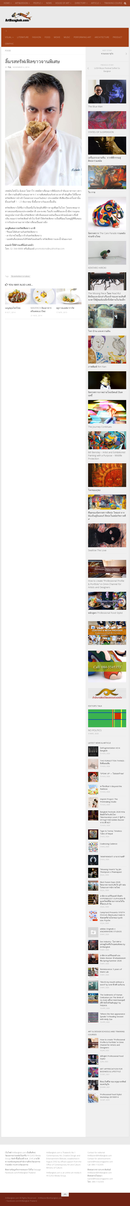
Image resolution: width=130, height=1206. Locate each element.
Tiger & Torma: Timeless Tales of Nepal (111, 832)
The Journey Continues (100, 426)
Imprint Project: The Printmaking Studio (109, 800)
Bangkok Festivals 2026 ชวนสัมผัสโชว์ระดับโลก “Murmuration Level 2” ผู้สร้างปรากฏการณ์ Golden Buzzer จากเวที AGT (112, 817)
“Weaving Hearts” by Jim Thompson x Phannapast (111, 870)
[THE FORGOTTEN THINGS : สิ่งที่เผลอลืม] (93, 764)
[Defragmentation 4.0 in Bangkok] (93, 751)
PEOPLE (37, 3)
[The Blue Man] (107, 92)
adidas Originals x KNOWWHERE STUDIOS (111, 930)
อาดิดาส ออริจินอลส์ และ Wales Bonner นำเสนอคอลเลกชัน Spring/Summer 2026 (113, 958)
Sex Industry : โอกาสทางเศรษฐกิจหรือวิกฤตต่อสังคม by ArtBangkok (112, 944)
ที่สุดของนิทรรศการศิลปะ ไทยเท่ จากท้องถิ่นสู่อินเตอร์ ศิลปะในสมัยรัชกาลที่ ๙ (107, 515)
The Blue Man (95, 106)
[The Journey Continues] (107, 412)
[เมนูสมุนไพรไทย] (17, 296)
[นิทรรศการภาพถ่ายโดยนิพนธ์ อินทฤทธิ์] (107, 380)
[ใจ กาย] (107, 177)
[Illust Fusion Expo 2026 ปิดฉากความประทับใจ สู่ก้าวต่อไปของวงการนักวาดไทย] (93, 886)
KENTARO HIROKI (97, 267)
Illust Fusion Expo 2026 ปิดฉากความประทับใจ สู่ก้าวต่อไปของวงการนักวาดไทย (113, 885)
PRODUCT (117, 37)
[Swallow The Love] (107, 535)
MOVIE (57, 37)
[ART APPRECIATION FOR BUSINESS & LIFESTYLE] (93, 1072)
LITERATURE (23, 37)
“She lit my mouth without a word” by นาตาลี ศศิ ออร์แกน (112, 983)
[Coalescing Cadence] (93, 847)
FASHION (36, 37)
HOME (7, 3)
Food (8, 50)
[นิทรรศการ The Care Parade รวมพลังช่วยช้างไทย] (107, 213)
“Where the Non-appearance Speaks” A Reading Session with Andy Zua (112, 1016)
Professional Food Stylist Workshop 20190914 (111, 1095)
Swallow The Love (97, 550)
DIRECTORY (80, 3)
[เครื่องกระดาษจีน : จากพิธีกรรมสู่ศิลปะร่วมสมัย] (107, 146)
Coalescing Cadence (108, 843)
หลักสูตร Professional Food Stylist (105, 612)
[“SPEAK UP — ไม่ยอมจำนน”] (93, 777)
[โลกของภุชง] (107, 475)
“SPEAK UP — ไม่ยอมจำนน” (112, 773)
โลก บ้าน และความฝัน (99, 331)
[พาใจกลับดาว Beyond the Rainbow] (93, 790)
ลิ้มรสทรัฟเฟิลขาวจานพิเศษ (20, 276)
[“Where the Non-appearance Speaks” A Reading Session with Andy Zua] (93, 1017)
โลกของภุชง (94, 490)
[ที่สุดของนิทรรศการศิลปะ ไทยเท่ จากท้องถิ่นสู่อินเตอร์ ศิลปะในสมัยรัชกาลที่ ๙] (107, 502)
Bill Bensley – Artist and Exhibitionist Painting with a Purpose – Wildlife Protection (106, 455)
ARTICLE (95, 3)
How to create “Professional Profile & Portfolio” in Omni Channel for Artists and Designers (106, 584)
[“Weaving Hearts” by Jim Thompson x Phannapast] (93, 873)
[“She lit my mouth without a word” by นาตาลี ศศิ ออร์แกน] (93, 985)
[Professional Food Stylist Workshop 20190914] (93, 1098)
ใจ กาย (91, 192)
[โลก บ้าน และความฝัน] (107, 316)
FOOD (47, 37)
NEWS (49, 3)
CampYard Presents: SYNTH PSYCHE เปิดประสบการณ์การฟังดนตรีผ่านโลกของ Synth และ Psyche (112, 916)
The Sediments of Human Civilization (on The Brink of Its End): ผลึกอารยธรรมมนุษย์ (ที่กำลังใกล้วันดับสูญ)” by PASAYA (112, 1000)
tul (9, 67)
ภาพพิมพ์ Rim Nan (97, 366)
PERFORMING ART (82, 37)
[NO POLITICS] (107, 718)
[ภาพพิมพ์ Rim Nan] (107, 350)
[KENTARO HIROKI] (107, 253)
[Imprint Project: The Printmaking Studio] (93, 803)
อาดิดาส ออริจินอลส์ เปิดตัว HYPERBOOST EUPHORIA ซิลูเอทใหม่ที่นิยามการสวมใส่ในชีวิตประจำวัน (112, 900)
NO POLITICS (95, 730)
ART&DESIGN (21, 3)
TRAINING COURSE (113, 3)
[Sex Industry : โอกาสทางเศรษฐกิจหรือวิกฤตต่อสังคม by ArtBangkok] (93, 945)
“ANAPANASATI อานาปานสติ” (112, 856)
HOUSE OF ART (62, 3)
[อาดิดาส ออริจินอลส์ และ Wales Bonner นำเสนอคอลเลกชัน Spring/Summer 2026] (93, 959)
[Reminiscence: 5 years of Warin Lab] (93, 973)
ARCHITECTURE (102, 37)
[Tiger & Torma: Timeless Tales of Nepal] (93, 834)
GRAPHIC (9, 43)
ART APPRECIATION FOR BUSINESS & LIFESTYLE (111, 1070)
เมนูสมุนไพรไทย (12, 307)
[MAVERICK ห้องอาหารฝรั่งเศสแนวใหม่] (43, 296)
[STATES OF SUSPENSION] (107, 120)
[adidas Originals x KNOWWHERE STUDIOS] (93, 932)
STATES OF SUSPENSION (101, 132)
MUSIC (67, 37)
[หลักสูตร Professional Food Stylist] (107, 601)
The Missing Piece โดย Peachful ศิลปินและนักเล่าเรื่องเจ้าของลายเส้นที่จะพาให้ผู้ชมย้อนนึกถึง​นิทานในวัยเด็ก (107, 296)
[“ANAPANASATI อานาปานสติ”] (93, 860)
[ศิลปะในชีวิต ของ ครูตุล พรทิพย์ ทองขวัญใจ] (93, 1085)
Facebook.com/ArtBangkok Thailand (20, 1172)
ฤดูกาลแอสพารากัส (65, 307)
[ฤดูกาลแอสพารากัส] (69, 296)
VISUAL (8, 37)
